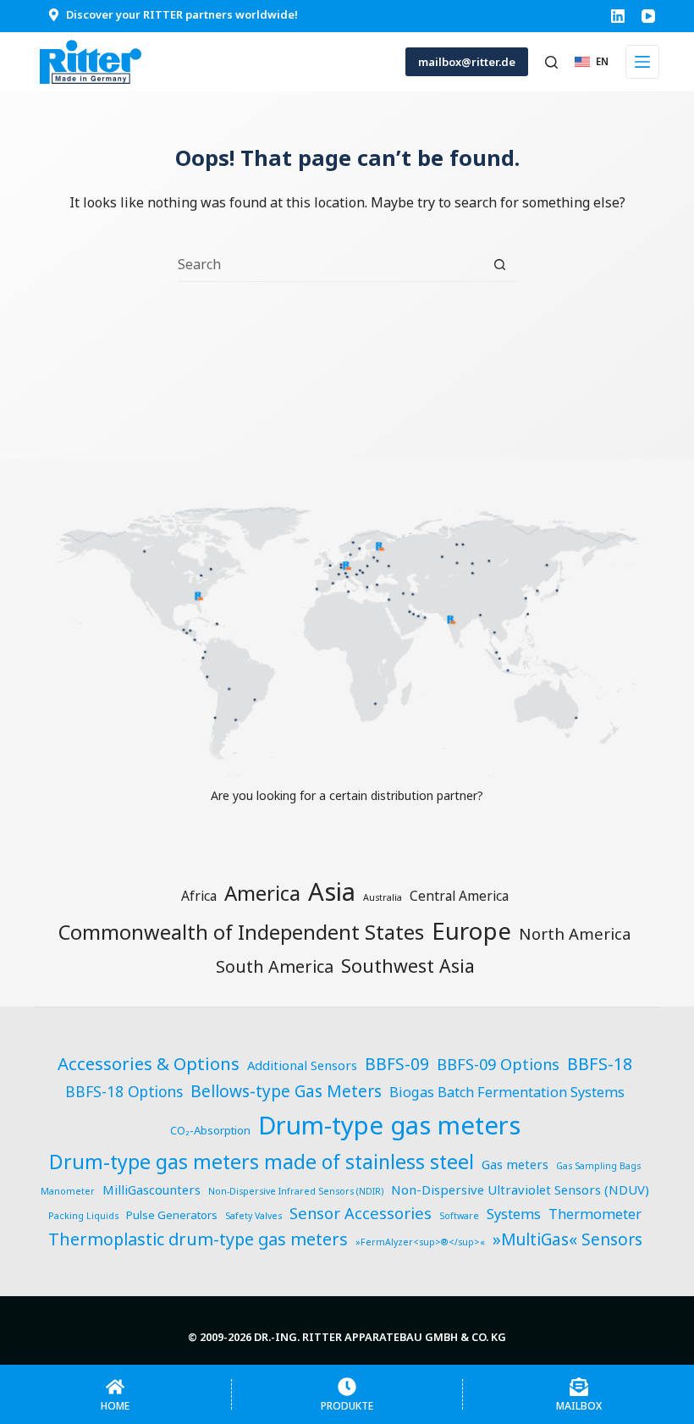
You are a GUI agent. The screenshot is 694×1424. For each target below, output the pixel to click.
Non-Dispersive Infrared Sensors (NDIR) (295, 1191)
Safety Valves (253, 1216)
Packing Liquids (83, 1216)
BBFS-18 (599, 1063)
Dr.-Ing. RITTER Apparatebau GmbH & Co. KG (380, 1336)
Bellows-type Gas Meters (286, 1091)
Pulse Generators (172, 1215)
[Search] (551, 62)
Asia (331, 891)
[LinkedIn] (618, 16)
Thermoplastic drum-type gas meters (198, 1239)
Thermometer (595, 1214)
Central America (459, 895)
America (262, 893)
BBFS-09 (397, 1064)
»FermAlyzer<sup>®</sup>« (420, 1242)
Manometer (68, 1191)
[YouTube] (648, 16)
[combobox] (330, 264)
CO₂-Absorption (210, 1130)
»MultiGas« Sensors (567, 1239)
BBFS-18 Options (124, 1091)
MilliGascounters (151, 1189)
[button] (592, 61)
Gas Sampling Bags (598, 1166)
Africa (199, 895)
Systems (514, 1214)
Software (459, 1216)
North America (575, 933)
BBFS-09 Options (498, 1063)
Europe (471, 930)
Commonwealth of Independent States (241, 932)
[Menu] (642, 62)
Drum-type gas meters (389, 1125)
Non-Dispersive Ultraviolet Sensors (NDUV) (520, 1189)
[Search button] (499, 264)
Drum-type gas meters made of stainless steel (261, 1161)
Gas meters (515, 1164)
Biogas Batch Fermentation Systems (507, 1092)
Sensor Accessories (360, 1212)
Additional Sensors (302, 1065)
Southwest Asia (408, 965)
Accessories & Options (149, 1063)
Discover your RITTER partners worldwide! (182, 14)
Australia (382, 897)
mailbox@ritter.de (466, 61)
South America (274, 966)
